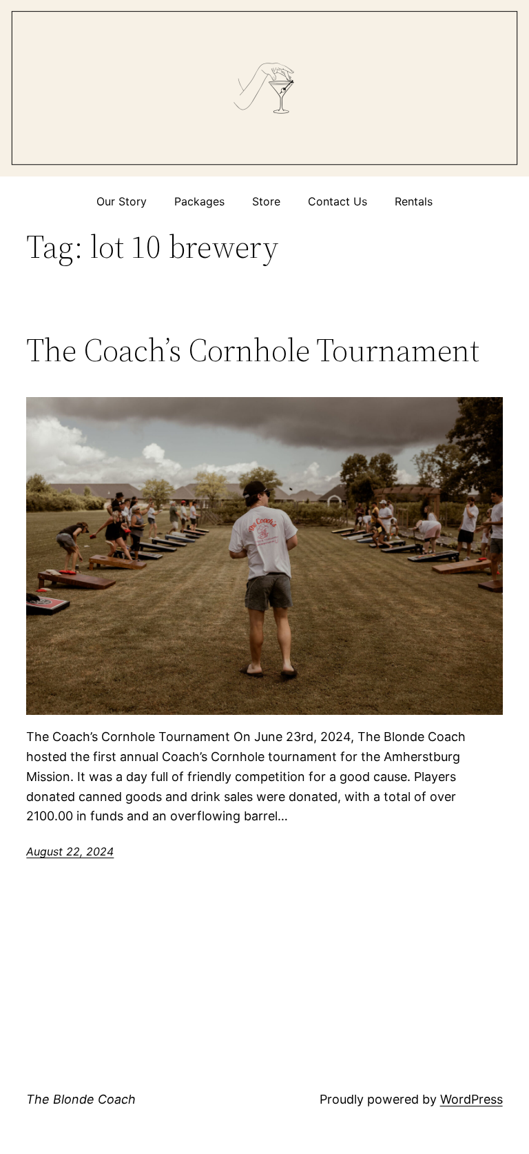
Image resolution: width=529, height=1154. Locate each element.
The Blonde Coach (81, 1099)
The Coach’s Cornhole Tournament (252, 350)
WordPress (471, 1099)
